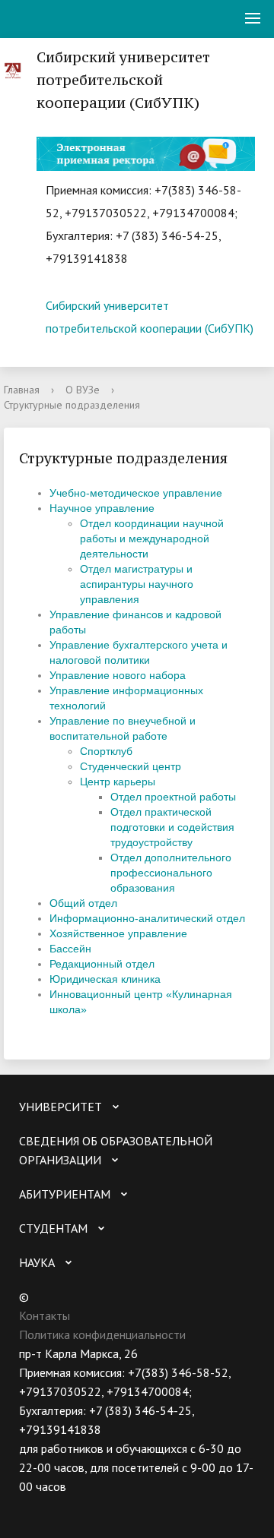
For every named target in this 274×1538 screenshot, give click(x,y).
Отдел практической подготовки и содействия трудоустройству (172, 827)
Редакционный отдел (102, 964)
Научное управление (102, 508)
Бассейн (70, 949)
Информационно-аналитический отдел (147, 918)
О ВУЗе (82, 389)
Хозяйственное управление (118, 933)
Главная (22, 389)
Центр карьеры (117, 781)
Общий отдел (83, 903)
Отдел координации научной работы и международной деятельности (152, 538)
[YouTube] (60, 1505)
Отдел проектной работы (173, 797)
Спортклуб (106, 751)
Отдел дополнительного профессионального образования (170, 872)
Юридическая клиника (105, 979)
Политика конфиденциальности (102, 1334)
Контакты (44, 1315)
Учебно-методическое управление (135, 493)
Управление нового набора (117, 675)
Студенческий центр (130, 766)
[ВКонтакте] (30, 1505)
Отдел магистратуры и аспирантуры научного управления (136, 584)
